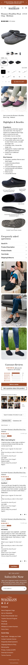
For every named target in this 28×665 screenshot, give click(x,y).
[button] (7, 373)
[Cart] (26, 8)
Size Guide (24, 67)
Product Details (6, 250)
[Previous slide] (1, 2)
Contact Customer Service (8, 639)
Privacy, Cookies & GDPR (8, 650)
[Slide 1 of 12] (8, 53)
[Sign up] (24, 588)
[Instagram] (5, 603)
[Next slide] (26, 2)
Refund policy (5, 647)
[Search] (5, 8)
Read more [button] (4, 492)
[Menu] (2, 8)
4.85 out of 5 (18, 368)
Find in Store (5, 629)
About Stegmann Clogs (8, 610)
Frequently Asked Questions (9, 642)
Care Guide (5, 254)
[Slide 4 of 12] (20, 53)
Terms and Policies (14, 663)
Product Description (8, 247)
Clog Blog (4, 621)
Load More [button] (14, 566)
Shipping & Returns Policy (8, 644)
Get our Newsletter (6, 613)
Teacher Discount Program (9, 618)
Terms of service (6, 655)
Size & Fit (4, 243)
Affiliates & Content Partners (9, 626)
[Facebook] (2, 603)
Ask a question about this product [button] (14, 388)
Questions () (17, 420)
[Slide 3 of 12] (16, 53)
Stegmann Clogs (15, 659)
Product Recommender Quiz (9, 616)
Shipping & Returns (7, 258)
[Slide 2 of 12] (12, 53)
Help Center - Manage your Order (11, 636)
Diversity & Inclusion (7, 652)
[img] (5, 434)
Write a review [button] (14, 384)
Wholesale (4, 624)
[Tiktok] (8, 603)
